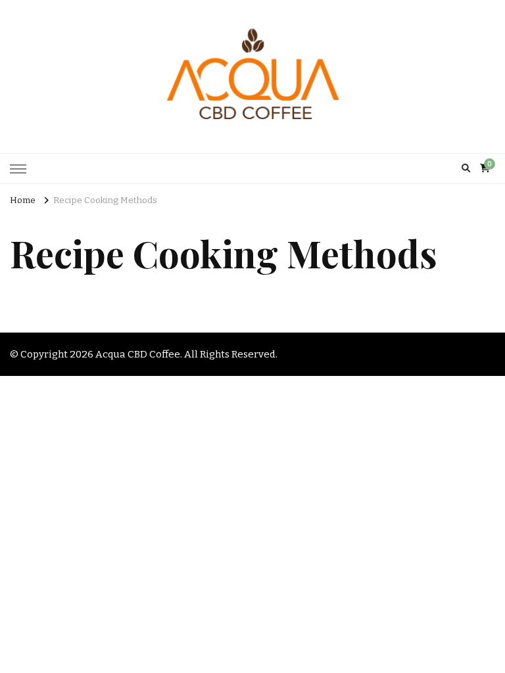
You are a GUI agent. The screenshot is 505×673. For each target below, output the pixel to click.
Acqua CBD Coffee (137, 354)
